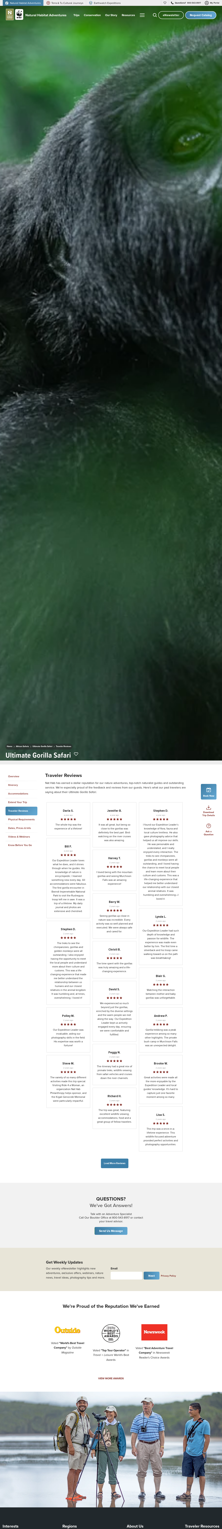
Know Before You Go (20, 845)
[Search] (155, 15)
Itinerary (13, 785)
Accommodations (18, 793)
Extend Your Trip (17, 802)
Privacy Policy (168, 1275)
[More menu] (142, 15)
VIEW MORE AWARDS (111, 1378)
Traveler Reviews (63, 746)
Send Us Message (111, 1231)
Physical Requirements (21, 819)
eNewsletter (171, 15)
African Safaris (22, 746)
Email (114, 1268)
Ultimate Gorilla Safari (42, 746)
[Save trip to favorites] (76, 754)
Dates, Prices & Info (19, 828)
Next (151, 1276)
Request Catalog (201, 15)
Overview (13, 776)
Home (9, 746)
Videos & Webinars (19, 837)
